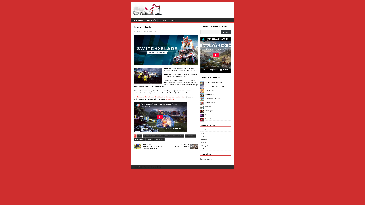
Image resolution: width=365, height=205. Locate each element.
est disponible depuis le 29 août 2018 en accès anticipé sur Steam (160, 97)
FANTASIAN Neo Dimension (214, 82)
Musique (203, 142)
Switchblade (159, 139)
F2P (139, 136)
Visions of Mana (210, 90)
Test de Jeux (204, 146)
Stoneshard (208, 115)
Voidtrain (208, 107)
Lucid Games (190, 136)
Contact (173, 20)
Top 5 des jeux (205, 149)
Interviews (203, 139)
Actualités (151, 20)
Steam (149, 139)
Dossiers (162, 20)
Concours (203, 133)
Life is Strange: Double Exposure (215, 86)
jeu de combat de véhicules (152, 136)
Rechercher (226, 32)
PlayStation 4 (169, 99)
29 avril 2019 (139, 31)
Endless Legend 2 (210, 102)
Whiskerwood (209, 94)
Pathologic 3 (209, 111)
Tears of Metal (210, 119)
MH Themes (160, 167)
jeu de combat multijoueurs (174, 136)
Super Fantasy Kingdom (212, 98)
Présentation (138, 20)
